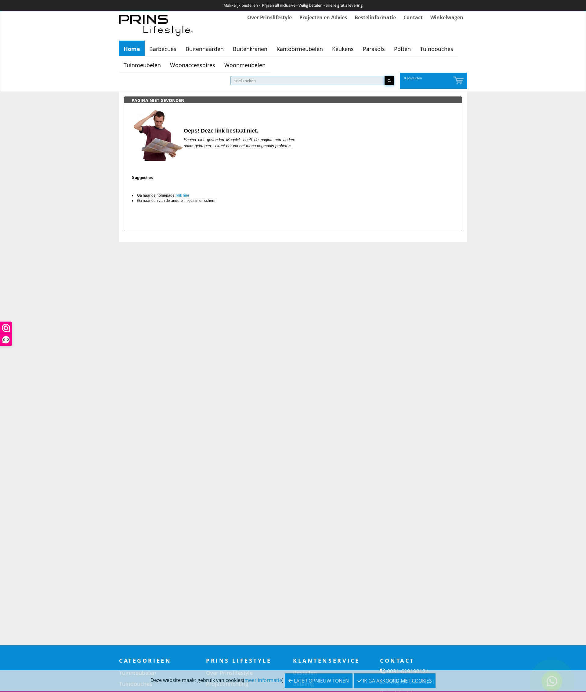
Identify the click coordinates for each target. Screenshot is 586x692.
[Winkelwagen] (459, 81)
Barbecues (162, 49)
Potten (402, 49)
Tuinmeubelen (142, 65)
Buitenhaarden (205, 49)
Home (132, 49)
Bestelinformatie (375, 17)
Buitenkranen (250, 49)
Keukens (343, 49)
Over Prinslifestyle (269, 17)
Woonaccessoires (192, 65)
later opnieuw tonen (321, 680)
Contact (413, 17)
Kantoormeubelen (300, 49)
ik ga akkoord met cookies (397, 680)
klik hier (182, 195)
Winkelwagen (446, 17)
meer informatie (263, 680)
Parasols (374, 49)
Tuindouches (436, 49)
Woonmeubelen (245, 65)
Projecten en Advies (323, 17)
